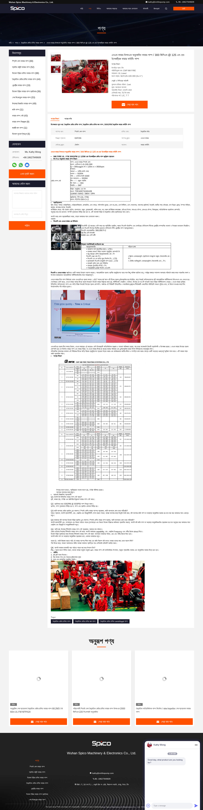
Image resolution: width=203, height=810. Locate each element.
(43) (20, 115)
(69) (22, 61)
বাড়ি (81, 8)
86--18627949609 (186, 2)
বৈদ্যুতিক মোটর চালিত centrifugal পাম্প (114, 621)
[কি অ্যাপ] (21, 165)
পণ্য (90, 8)
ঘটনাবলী (145, 8)
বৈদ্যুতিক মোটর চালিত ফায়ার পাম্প (32, 43)
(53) (23, 97)
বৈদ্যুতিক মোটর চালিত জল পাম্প (85, 621)
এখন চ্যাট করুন (27, 173)
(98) (25, 73)
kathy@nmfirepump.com (159, 2)
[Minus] (196, 745)
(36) (26, 91)
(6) (21, 134)
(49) (24, 103)
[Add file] (148, 806)
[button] (14, 685)
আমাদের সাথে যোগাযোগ (130, 8)
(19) (21, 85)
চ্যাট (183, 8)
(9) (20, 122)
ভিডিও (99, 8)
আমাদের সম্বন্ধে (111, 8)
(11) (17, 109)
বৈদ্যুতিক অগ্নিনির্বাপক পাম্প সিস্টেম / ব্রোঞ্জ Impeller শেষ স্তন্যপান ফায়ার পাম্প (100, 710)
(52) (23, 67)
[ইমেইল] (27, 165)
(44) (26, 79)
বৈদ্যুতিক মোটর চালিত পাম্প (61, 621)
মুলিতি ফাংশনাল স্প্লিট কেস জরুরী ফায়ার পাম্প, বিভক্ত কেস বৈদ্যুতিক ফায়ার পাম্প (162, 710)
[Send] (196, 806)
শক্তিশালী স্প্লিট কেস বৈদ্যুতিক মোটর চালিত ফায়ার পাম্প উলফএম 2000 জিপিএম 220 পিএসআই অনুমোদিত (36, 710)
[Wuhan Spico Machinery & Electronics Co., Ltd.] (17, 8)
